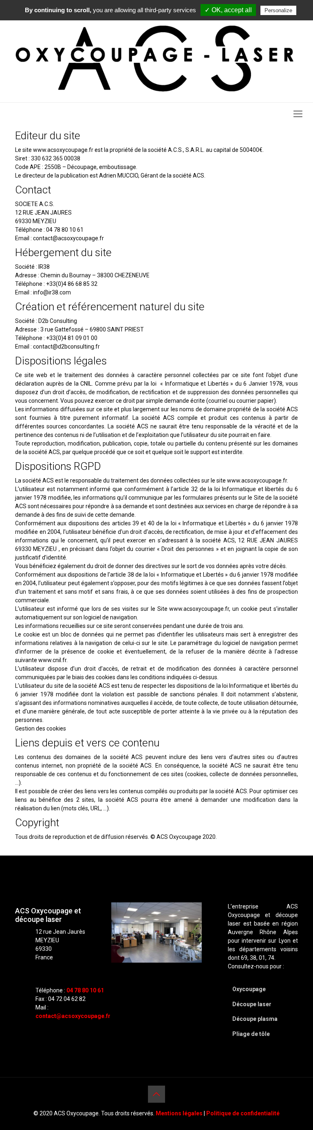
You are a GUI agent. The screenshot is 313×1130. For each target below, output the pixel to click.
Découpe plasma (255, 1019)
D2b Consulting (57, 321)
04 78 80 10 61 (85, 990)
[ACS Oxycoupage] (156, 59)
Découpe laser (251, 1004)
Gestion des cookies (40, 728)
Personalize (278, 10)
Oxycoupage (249, 989)
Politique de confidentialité (243, 1113)
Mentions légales (179, 1113)
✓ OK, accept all (228, 10)
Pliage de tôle (251, 1034)
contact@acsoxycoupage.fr (72, 1016)
